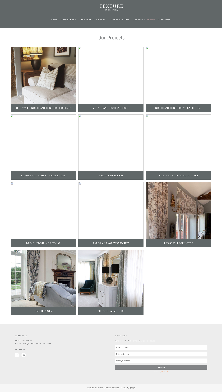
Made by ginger (128, 387)
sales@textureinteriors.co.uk (36, 343)
